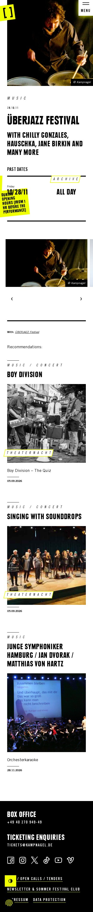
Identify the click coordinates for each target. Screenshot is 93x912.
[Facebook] (10, 860)
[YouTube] (58, 860)
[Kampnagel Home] (8, 10)
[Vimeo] (70, 860)
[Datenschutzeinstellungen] (9, 902)
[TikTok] (46, 860)
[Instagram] (22, 860)
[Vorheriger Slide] (12, 299)
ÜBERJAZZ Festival (27, 332)
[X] (34, 860)
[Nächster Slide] (81, 299)
